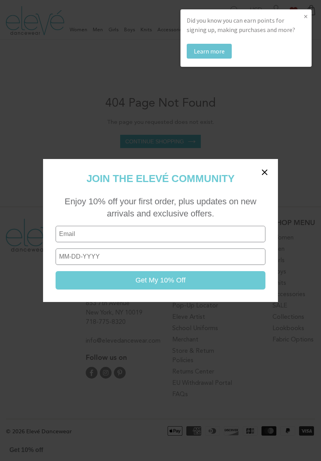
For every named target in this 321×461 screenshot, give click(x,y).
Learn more (209, 51)
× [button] (306, 16)
